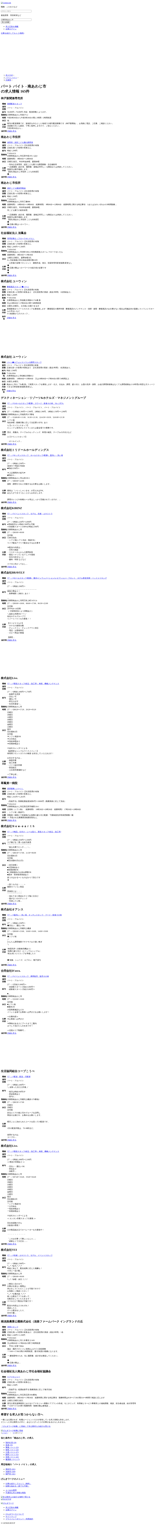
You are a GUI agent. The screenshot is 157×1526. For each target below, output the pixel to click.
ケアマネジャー (13, 1377)
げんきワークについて (15, 1514)
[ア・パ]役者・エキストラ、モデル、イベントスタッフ (30, 1255)
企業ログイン (11, 29)
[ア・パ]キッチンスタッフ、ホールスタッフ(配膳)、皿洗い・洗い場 (35, 455)
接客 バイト (12, 1450)
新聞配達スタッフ (14, 104)
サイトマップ (11, 1517)
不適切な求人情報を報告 (16, 1493)
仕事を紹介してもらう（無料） (18, 1484)
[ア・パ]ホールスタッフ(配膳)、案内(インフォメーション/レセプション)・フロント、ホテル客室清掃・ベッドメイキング (57, 578)
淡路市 (10, 1472)
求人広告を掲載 (12, 27)
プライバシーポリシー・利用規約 (19, 1519)
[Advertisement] (78, 56)
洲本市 (10, 1469)
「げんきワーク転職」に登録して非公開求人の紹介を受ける (26, 1426)
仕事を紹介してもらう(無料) (12, 33)
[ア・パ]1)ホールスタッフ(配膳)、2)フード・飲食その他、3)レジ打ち (35, 403)
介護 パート (12, 1452)
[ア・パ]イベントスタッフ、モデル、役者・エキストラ (30, 514)
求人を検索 (5, 22)
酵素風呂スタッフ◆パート (18, 287)
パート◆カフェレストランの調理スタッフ (24, 362)
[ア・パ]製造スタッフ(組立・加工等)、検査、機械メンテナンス (33, 684)
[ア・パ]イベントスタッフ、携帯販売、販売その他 (28, 976)
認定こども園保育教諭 (16, 188)
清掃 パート (12, 1457)
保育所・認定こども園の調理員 (20, 142)
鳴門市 (10, 1474)
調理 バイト (12, 1455)
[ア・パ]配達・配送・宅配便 (18, 1077)
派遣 (9, 1445)
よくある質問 (11, 1490)
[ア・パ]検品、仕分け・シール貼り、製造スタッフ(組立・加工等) (34, 832)
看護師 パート (13, 1459)
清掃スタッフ (12, 1327)
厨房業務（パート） (15, 789)
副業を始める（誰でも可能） (17, 1486)
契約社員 (11, 1443)
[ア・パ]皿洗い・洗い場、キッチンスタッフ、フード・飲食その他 (34, 915)
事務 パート (12, 1447)
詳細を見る (11, 131)
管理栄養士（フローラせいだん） (21, 239)
